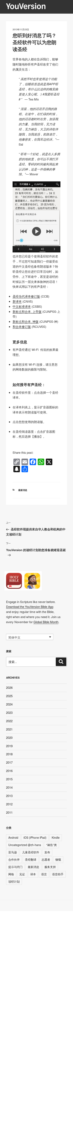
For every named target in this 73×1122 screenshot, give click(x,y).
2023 (9, 712)
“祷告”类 (51, 845)
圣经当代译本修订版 (26, 296)
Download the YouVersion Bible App (29, 606)
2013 (9, 796)
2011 (9, 812)
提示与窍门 (15, 867)
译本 (33, 874)
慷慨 (58, 859)
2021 (9, 729)
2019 (9, 746)
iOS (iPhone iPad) (35, 837)
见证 (22, 874)
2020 (9, 737)
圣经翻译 (30, 859)
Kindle (56, 837)
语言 (44, 874)
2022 (9, 721)
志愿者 (46, 859)
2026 (9, 687)
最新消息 (22, 490)
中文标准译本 (22, 306)
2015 (9, 779)
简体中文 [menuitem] (14, 637)
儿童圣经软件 (30, 852)
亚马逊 (12, 852)
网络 (11, 874)
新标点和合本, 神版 (26, 321)
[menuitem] (29, 637)
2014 (9, 787)
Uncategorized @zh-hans (24, 845)
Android (13, 837)
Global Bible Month (45, 622)
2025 (9, 696)
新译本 (17, 301)
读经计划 (14, 881)
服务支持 (50, 867)
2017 (9, 762)
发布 (47, 852)
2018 (9, 754)
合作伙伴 (14, 859)
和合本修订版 (22, 326)
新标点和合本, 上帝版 (27, 311)
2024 (9, 704)
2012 (9, 804)
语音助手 (57, 874)
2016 (9, 771)
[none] (29, 637)
